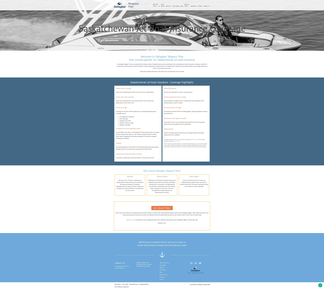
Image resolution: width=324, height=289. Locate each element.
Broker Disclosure (134, 284)
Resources (193, 6)
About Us (168, 6)
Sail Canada (176, 6)
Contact (200, 6)
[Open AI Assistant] (320, 285)
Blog (181, 6)
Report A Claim (186, 5)
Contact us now (130, 220)
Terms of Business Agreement (121, 287)
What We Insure (155, 5)
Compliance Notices (144, 284)
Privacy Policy (117, 284)
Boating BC (195, 139)
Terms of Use (125, 284)
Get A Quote (163, 5)
